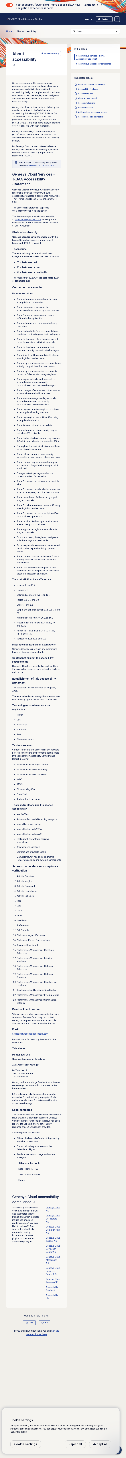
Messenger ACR (53, 1260)
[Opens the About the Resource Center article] (117, 19)
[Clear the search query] (116, 31)
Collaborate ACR (53, 1218)
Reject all (75, 1444)
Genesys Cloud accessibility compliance (93, 64)
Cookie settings (25, 1444)
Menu (87, 19)
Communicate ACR (53, 1229)
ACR (53, 1249)
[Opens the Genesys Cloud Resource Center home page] (24, 19)
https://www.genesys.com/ (28, 219)
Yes (31, 1323)
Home (9, 31)
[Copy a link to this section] (14, 65)
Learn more (91, 4)
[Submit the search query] (74, 31)
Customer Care (40, 165)
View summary (51, 53)
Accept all (100, 1444)
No (46, 1323)
